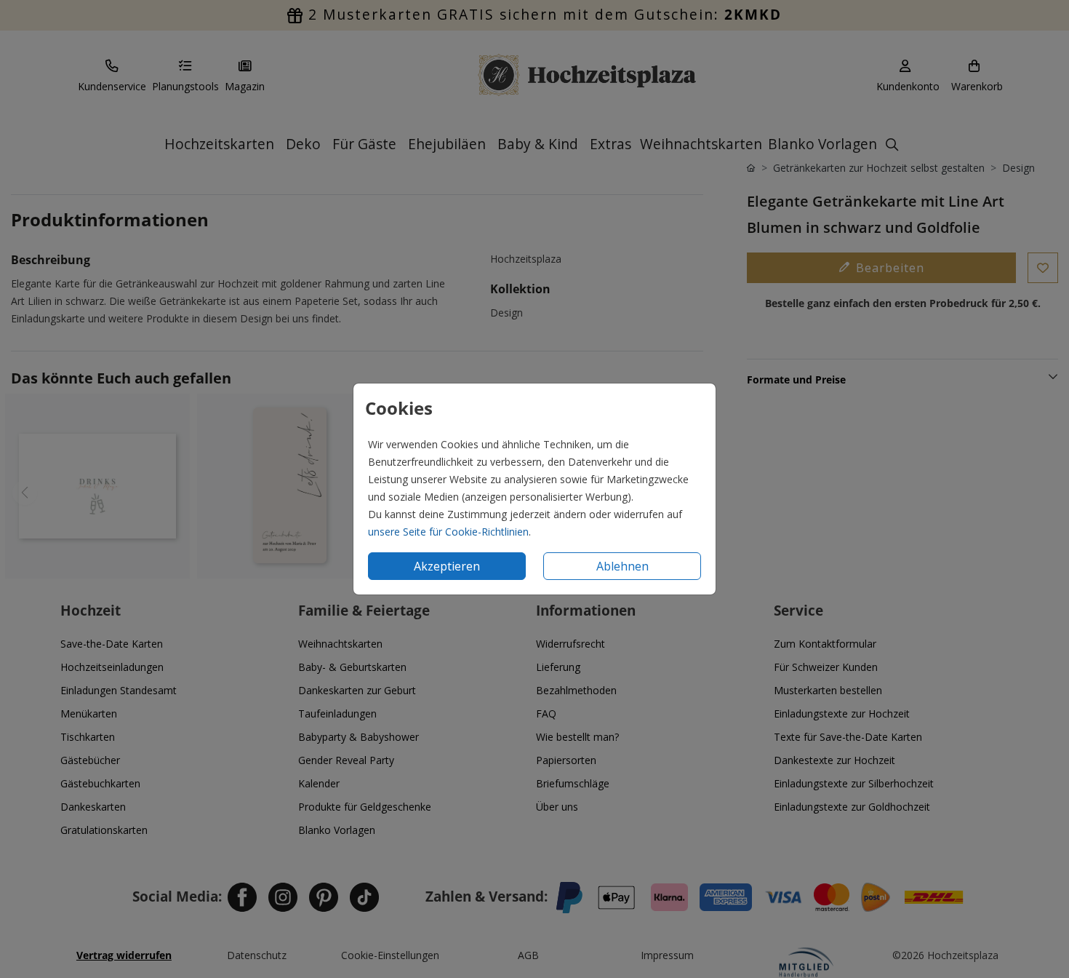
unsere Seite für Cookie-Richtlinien (448, 531)
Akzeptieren (447, 566)
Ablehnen (622, 566)
